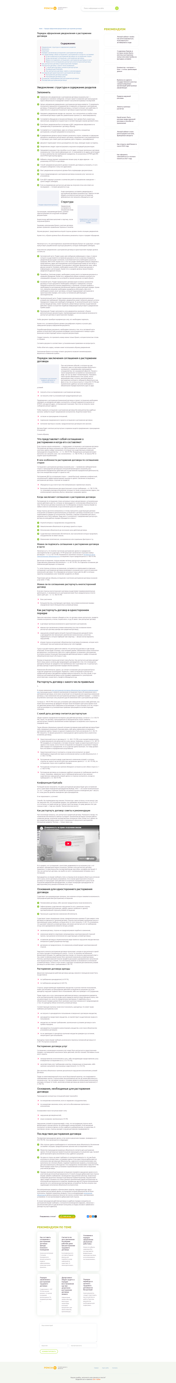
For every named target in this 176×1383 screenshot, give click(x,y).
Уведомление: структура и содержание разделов (59, 47)
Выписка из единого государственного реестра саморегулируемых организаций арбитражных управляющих (127, 84)
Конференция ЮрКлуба (54, 69)
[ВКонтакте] (88, 1216)
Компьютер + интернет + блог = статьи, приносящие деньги (127, 69)
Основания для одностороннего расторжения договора (61, 73)
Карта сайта (105, 1368)
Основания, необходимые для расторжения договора (60, 78)
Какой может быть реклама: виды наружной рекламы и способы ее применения (126, 120)
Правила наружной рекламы (124, 97)
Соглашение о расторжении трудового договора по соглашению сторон (48, 380)
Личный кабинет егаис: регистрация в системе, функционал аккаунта (125, 133)
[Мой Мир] (93, 1216)
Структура (45, 51)
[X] (96, 1216)
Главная (96, 1368)
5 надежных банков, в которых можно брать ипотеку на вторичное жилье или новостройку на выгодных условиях (127, 55)
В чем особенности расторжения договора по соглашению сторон (68, 56)
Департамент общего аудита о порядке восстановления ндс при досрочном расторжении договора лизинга (68, 1286)
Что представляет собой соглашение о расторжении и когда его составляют (68, 54)
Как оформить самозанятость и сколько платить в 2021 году (126, 156)
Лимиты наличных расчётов (123, 107)
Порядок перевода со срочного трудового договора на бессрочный (88, 1284)
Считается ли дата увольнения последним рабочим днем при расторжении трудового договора (68, 1243)
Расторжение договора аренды (56, 75)
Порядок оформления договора (48, 205)
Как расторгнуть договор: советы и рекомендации (63, 71)
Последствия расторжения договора (54, 80)
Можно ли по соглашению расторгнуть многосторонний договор (68, 62)
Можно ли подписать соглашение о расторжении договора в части (69, 60)
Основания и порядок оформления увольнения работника (88, 1240)
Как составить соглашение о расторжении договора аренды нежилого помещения (45, 1243)
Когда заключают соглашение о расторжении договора (65, 58)
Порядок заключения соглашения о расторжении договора (62, 52)
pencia (50, 8)
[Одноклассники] (90, 1216)
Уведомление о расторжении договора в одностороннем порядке (88, 220)
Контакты (114, 1368)
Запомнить (45, 49)
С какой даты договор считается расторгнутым (62, 67)
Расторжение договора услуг (56, 76)
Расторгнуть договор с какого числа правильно (58, 65)
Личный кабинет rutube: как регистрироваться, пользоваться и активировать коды (125, 39)
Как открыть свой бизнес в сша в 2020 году (127, 145)
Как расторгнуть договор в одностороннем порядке (60, 64)
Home (40, 28)
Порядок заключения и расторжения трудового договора (45, 1282)
